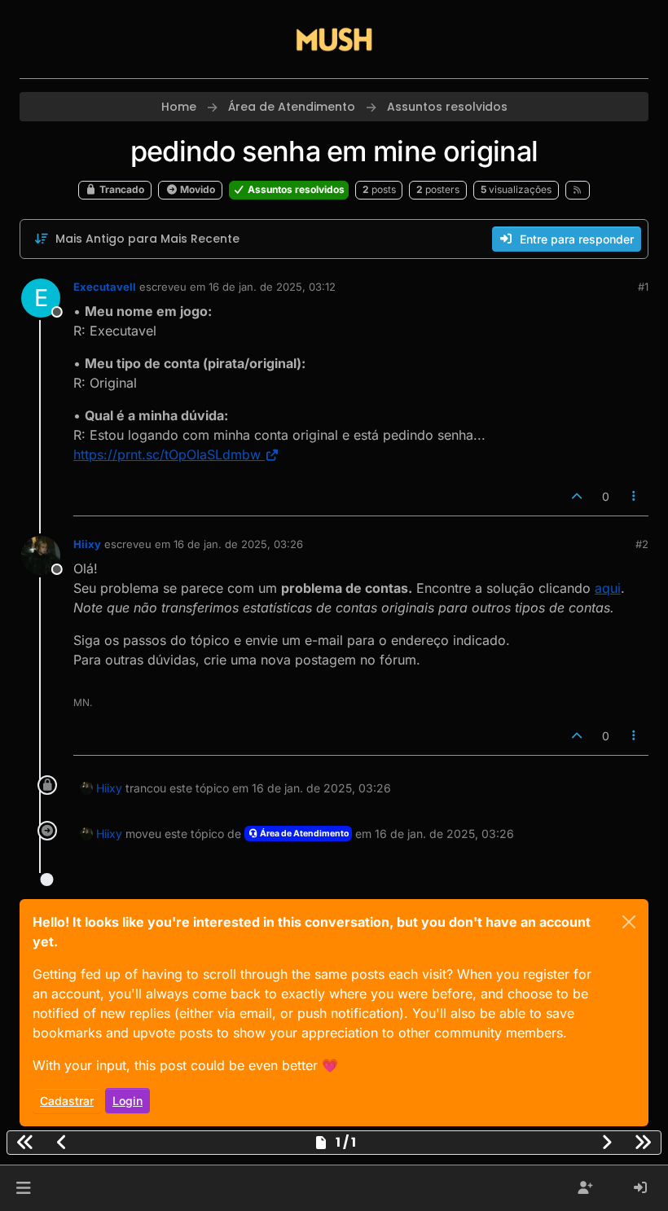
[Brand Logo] (334, 39)
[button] (23, 1188)
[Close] (628, 922)
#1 (643, 286)
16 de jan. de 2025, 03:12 (272, 286)
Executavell (104, 286)
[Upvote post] (576, 496)
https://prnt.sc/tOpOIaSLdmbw (167, 454)
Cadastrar (67, 1101)
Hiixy (87, 544)
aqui (608, 588)
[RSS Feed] (578, 190)
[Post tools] (634, 496)
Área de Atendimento (303, 833)
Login (127, 1101)
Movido (196, 189)
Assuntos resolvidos (295, 189)
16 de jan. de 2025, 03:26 (238, 544)
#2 (641, 544)
